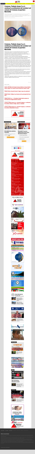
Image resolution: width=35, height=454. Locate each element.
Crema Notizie (6, 430)
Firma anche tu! (11, 137)
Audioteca (13, 389)
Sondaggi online (21, 121)
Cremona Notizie (2, 430)
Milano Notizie (10, 430)
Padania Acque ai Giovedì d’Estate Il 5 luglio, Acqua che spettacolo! (17, 91)
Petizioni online (7, 121)
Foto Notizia (14, 342)
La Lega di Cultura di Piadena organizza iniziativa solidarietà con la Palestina (9, 3)
